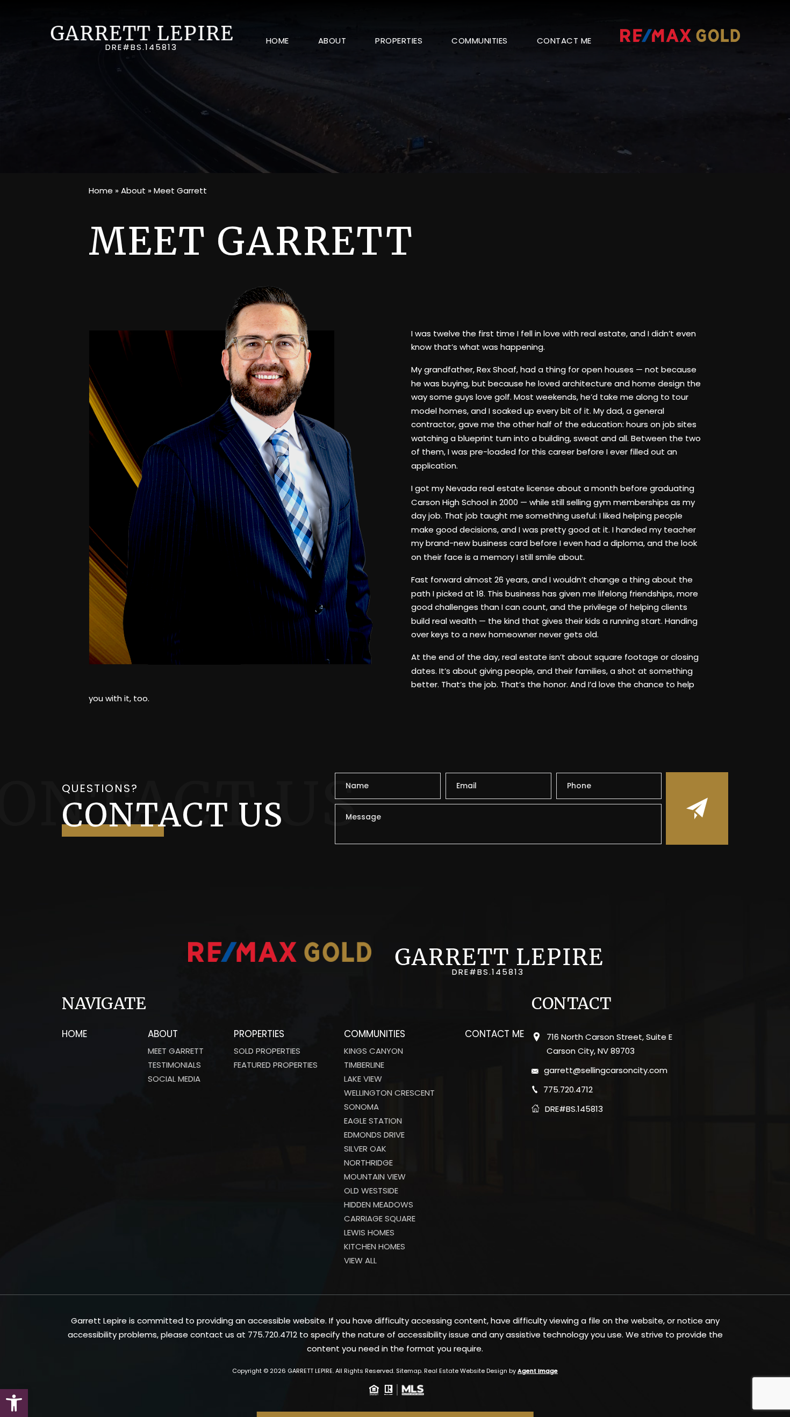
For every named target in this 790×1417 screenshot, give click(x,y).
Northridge (368, 1163)
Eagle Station (373, 1121)
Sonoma (361, 1107)
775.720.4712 (568, 1089)
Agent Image (538, 1370)
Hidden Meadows (378, 1204)
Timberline (364, 1065)
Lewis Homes (369, 1232)
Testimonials (174, 1065)
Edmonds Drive (374, 1135)
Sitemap (408, 1370)
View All (360, 1260)
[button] (14, 1403)
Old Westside (371, 1190)
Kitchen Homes (374, 1246)
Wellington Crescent (389, 1093)
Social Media (174, 1079)
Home (277, 40)
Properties (398, 40)
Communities (479, 40)
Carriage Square (379, 1218)
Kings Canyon (373, 1051)
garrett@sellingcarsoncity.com (605, 1070)
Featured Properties (276, 1065)
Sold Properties (267, 1051)
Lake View (363, 1079)
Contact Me (564, 40)
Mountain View (375, 1177)
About (332, 40)
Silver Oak (365, 1149)
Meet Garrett (176, 1051)
